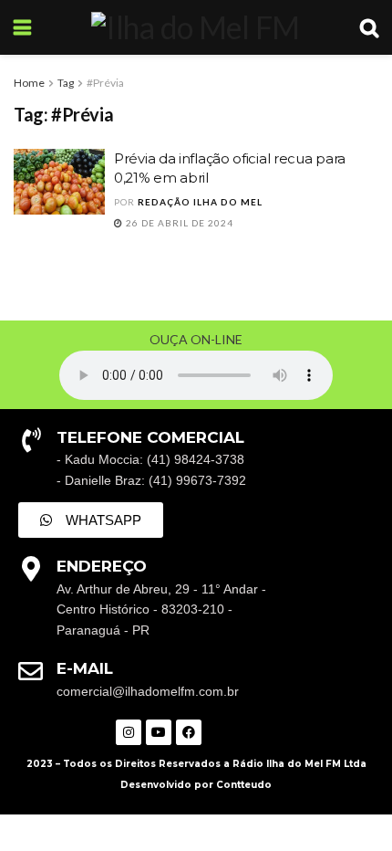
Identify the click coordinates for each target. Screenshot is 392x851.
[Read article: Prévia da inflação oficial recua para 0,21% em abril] (59, 182)
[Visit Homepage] (195, 27)
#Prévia (105, 82)
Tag (65, 82)
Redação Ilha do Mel (200, 201)
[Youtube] (158, 732)
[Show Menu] (22, 27)
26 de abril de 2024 (178, 222)
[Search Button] (369, 27)
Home (29, 82)
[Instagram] (128, 732)
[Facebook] (188, 732)
